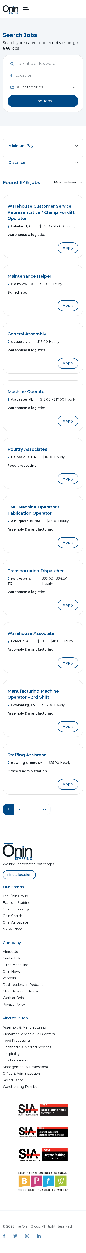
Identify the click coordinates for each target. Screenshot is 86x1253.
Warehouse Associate (31, 633)
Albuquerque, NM (25, 521)
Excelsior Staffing (17, 903)
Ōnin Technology (16, 909)
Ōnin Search (12, 916)
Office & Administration (21, 1073)
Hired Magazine (15, 965)
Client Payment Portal (21, 991)
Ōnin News (11, 971)
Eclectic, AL (21, 641)
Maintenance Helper (29, 276)
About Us (10, 952)
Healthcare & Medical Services (27, 1047)
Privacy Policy (14, 1004)
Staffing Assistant (27, 754)
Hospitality (11, 1054)
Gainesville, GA (23, 457)
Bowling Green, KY (26, 763)
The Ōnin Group (15, 896)
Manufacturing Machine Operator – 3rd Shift (33, 694)
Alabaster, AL (22, 399)
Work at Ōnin (13, 998)
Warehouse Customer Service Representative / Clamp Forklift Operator (41, 212)
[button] (26, 9)
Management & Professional (26, 1067)
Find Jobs (43, 101)
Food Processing (16, 1041)
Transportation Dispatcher (36, 570)
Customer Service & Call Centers (29, 1034)
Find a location (19, 875)
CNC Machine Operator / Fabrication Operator (33, 510)
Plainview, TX (22, 284)
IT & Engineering (16, 1060)
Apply (68, 248)
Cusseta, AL (21, 342)
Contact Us (12, 958)
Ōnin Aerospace (15, 922)
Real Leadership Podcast (23, 985)
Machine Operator (27, 391)
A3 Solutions (12, 929)
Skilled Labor (13, 1080)
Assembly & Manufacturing (24, 1027)
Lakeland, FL (22, 226)
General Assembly (27, 333)
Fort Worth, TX (19, 581)
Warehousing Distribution (23, 1087)
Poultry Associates (27, 449)
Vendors (9, 978)
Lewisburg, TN (23, 705)
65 (44, 809)
